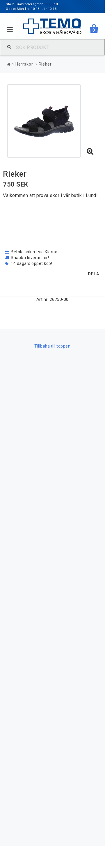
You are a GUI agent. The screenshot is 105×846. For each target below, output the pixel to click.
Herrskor (24, 64)
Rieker (45, 64)
